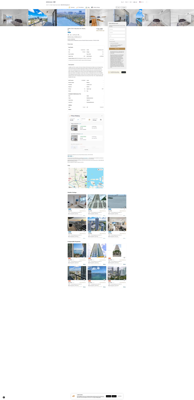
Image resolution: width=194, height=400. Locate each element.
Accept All (108, 396)
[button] (87, 128)
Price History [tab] (81, 7)
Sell (130, 2)
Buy (122, 2)
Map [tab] (88, 7)
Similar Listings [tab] (97, 7)
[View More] (102, 116)
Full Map (100, 186)
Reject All (114, 396)
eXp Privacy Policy (119, 52)
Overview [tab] (73, 7)
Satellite (100, 169)
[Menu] (147, 2)
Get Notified (123, 72)
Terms (94, 397)
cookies (80, 396)
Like (119, 7)
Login (136, 2)
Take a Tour (117, 48)
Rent (126, 2)
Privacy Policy (99, 397)
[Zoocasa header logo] (50, 2)
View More (86, 149)
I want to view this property (114, 43)
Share (124, 7)
